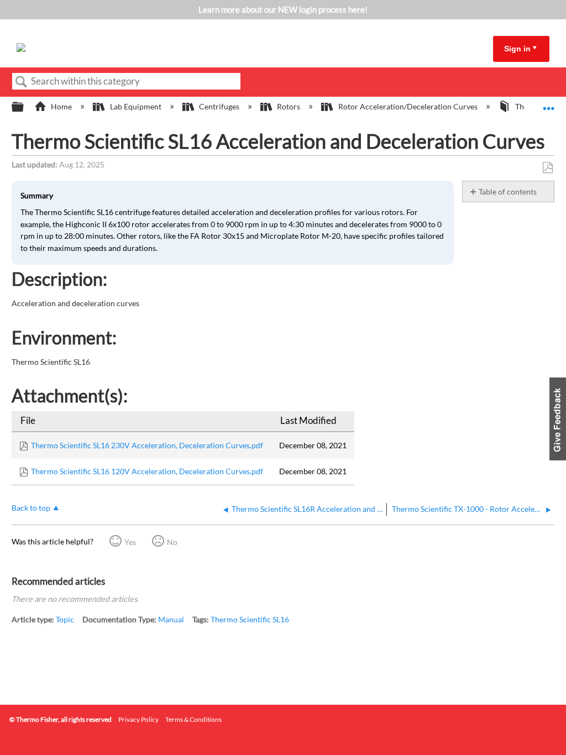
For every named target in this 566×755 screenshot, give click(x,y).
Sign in (517, 48)
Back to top (31, 508)
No (172, 542)
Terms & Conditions (193, 719)
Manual (171, 619)
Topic (65, 619)
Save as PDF (547, 168)
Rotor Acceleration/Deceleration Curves (408, 106)
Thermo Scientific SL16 (250, 619)
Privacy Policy (138, 719)
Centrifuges (219, 106)
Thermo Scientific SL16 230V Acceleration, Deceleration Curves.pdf (147, 445)
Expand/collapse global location (549, 104)
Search (22, 82)
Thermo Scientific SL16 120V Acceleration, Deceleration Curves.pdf (147, 471)
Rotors (288, 106)
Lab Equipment (135, 106)
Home (61, 106)
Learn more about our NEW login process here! (283, 9)
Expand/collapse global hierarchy (25, 107)
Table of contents (508, 191)
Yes (130, 542)
